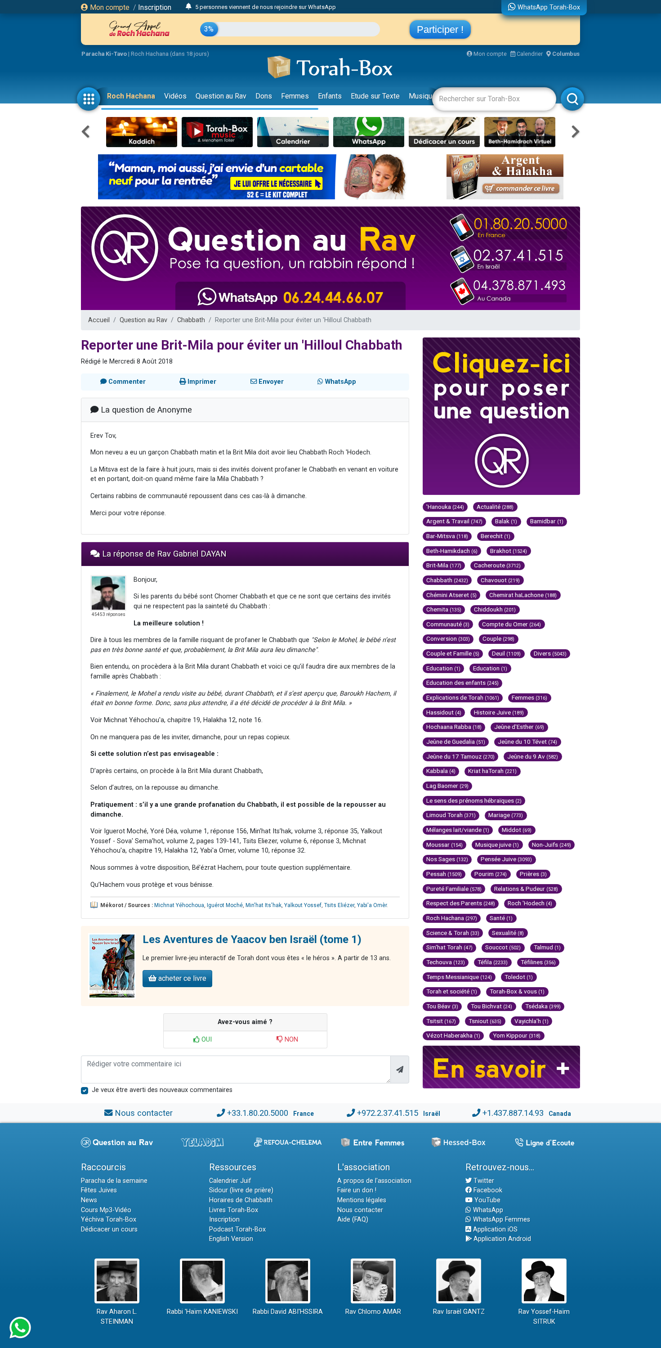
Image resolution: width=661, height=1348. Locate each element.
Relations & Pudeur (526, 888)
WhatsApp (487, 1210)
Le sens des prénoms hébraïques (474, 800)
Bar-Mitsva (447, 535)
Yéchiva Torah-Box (108, 1219)
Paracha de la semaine (114, 1181)
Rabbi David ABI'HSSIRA (288, 1312)
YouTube (486, 1200)
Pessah (444, 873)
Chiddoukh (495, 609)
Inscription (154, 7)
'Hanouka (445, 506)
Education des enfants (462, 682)
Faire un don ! (356, 1190)
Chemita (443, 609)
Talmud (547, 947)
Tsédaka (543, 1006)
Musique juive (497, 844)
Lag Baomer (447, 785)
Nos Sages (447, 859)
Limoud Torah (451, 814)
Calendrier (529, 53)
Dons (263, 96)
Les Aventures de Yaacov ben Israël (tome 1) (252, 939)
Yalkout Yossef (303, 905)
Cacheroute (497, 565)
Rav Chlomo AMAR (373, 1312)
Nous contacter (144, 1113)
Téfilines (538, 962)
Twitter (483, 1181)
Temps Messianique (459, 976)
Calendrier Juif (230, 1181)
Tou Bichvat (491, 1006)
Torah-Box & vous (517, 991)
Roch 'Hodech (530, 903)
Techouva (445, 962)
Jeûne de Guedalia (455, 741)
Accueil (99, 320)
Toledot (519, 976)
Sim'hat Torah (449, 947)
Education (443, 668)
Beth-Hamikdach (452, 550)
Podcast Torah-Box (237, 1229)
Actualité (495, 506)
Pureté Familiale (454, 888)
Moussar (444, 844)
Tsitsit (441, 1020)
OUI (206, 1039)
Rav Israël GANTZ (459, 1312)
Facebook (487, 1190)
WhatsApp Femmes (500, 1219)
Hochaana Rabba (454, 726)
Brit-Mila (443, 565)
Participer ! (440, 29)
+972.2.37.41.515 (387, 1113)
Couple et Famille (452, 653)
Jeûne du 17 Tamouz (460, 756)
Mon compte (109, 7)
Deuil (506, 653)
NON (290, 1039)
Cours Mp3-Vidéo (106, 1210)
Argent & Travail (454, 521)
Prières (533, 873)
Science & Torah (452, 932)
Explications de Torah (462, 697)
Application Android (501, 1239)
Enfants (330, 96)
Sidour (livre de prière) (241, 1190)
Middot (516, 829)
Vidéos (175, 96)
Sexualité (508, 932)
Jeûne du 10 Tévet (527, 741)
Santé (501, 917)
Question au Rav (221, 96)
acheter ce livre (181, 978)
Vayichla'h (531, 1020)
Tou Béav (442, 1006)
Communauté (447, 624)
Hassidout (443, 712)
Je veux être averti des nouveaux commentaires (162, 1090)
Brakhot (508, 550)
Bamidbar (546, 521)
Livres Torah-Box (233, 1210)
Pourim (490, 873)
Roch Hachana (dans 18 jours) (170, 53)
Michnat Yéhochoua (179, 905)
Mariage (505, 814)
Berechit (495, 535)
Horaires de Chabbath (240, 1200)
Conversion (448, 638)
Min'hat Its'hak (263, 905)
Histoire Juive (499, 712)
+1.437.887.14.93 (513, 1113)
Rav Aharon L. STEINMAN (117, 1317)
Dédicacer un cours (109, 1229)
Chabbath (191, 320)
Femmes (295, 96)
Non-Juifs (551, 844)
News (89, 1200)
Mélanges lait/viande (457, 829)
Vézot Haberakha (453, 1035)
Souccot (503, 947)
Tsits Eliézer (339, 905)
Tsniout (485, 1020)
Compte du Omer (511, 624)
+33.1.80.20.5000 (257, 1113)
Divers (550, 653)
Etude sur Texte (375, 96)
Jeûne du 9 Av (532, 756)
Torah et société (451, 991)
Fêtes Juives (99, 1190)
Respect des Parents (460, 903)
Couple (498, 638)
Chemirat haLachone (523, 594)
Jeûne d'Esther (519, 726)
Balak (506, 521)
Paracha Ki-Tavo (104, 53)
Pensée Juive (506, 859)
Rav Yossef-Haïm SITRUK (544, 1317)
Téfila (493, 962)
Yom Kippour (516, 1035)
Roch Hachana (131, 96)
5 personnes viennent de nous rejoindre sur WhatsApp (265, 7)
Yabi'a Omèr (372, 905)
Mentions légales (361, 1200)
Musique (422, 96)
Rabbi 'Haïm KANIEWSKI (202, 1312)
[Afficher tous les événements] (189, 7)
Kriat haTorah (492, 770)
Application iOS (494, 1229)
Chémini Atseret (451, 594)
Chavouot (500, 580)
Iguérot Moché (225, 905)
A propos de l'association (374, 1181)
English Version (231, 1239)
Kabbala (441, 770)
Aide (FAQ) (352, 1219)
